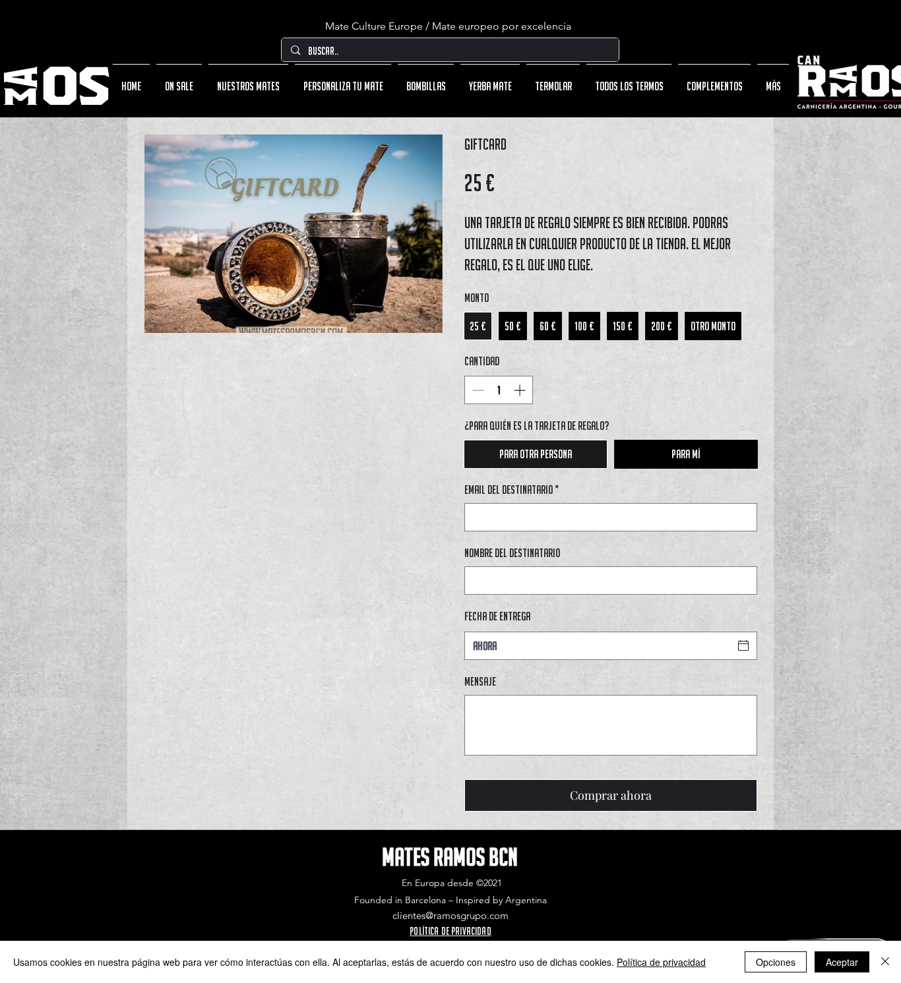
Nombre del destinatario (512, 553)
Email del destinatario (511, 489)
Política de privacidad (661, 961)
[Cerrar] (885, 961)
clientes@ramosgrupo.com (450, 915)
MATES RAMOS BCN (450, 856)
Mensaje (480, 681)
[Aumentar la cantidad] (521, 389)
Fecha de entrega (497, 616)
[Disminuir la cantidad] (476, 389)
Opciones (775, 961)
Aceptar (842, 961)
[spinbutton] (499, 389)
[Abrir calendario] (743, 645)
